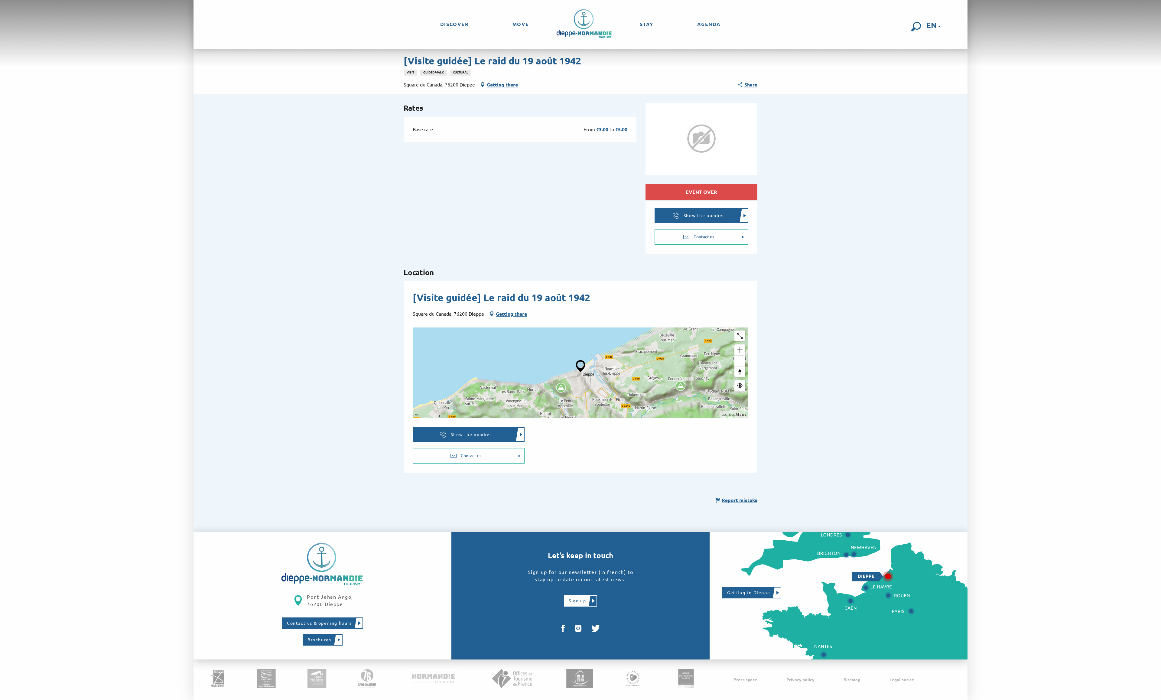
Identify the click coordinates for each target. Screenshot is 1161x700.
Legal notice (901, 679)
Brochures (319, 639)
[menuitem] (454, 24)
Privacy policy (800, 679)
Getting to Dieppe (748, 592)
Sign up (577, 600)
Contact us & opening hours (319, 623)
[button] (916, 26)
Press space (745, 679)
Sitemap (852, 679)
